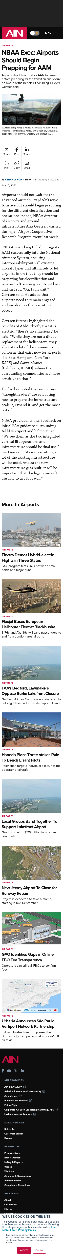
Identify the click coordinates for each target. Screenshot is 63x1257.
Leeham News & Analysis (18, 1114)
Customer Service (14, 1133)
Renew (8, 1138)
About (7, 1200)
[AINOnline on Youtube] (9, 1071)
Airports (8, 45)
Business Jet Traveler (16, 1100)
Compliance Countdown (17, 1185)
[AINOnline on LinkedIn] (22, 1071)
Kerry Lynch (13, 179)
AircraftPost (10, 1096)
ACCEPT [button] (24, 1250)
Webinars (9, 1171)
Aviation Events (12, 1180)
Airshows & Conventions (17, 1176)
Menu (49, 33)
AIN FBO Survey (13, 1086)
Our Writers (10, 1204)
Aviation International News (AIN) (22, 1091)
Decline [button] (39, 1250)
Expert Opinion (12, 1157)
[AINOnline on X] (16, 1071)
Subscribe (9, 1129)
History (8, 1209)
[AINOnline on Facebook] (3, 1071)
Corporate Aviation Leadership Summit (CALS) (29, 1109)
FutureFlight (11, 1105)
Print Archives (12, 1153)
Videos (8, 1166)
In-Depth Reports (13, 1162)
